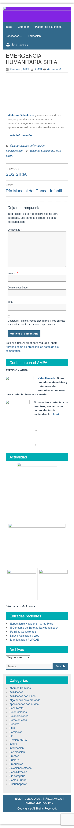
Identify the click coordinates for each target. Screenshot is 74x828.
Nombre (13, 273)
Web (10, 302)
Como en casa (18, 720)
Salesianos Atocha (20, 768)
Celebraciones (18, 712)
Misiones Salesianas (42, 151)
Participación (17, 752)
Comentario (15, 229)
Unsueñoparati (18, 784)
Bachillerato (16, 708)
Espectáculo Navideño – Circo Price (31, 623)
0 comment (54, 69)
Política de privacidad (39, 802)
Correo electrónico (18, 287)
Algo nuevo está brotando (24, 700)
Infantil (13, 744)
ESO (12, 728)
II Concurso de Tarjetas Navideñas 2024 (34, 627)
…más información (20, 135)
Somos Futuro (18, 780)
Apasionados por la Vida (24, 704)
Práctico (14, 756)
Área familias (54, 798)
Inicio (9, 27)
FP (11, 736)
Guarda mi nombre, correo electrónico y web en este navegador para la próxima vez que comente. (36, 322)
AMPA (38, 69)
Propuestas (16, 764)
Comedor (23, 27)
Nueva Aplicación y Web (24, 635)
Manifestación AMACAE (24, 639)
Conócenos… (14, 36)
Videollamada (46, 378)
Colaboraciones (19, 145)
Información (37, 145)
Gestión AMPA (18, 740)
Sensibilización (14, 151)
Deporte (14, 724)
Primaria (14, 760)
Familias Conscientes (23, 631)
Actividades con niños (22, 696)
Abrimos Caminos (20, 688)
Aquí (56, 414)
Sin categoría (17, 776)
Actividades (16, 692)
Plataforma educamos (48, 27)
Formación (34, 36)
